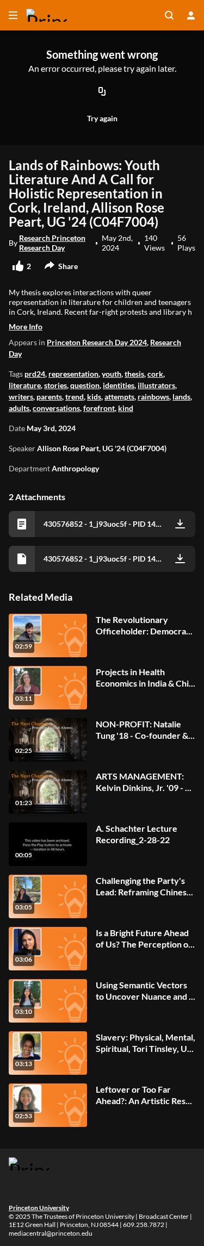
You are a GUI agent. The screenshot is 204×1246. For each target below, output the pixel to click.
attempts (119, 396)
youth (111, 373)
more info (25, 326)
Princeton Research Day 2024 (97, 342)
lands (181, 396)
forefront (99, 408)
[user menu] (191, 15)
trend (74, 396)
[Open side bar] (13, 15)
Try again (102, 118)
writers (21, 396)
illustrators (156, 385)
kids (94, 396)
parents (49, 396)
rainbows (153, 396)
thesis (134, 373)
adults (19, 408)
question (85, 385)
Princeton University (39, 1208)
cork (155, 373)
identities (118, 385)
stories (55, 385)
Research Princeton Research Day (52, 242)
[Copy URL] (102, 92)
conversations (56, 408)
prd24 (34, 373)
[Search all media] (169, 15)
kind (125, 408)
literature (25, 385)
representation (73, 373)
